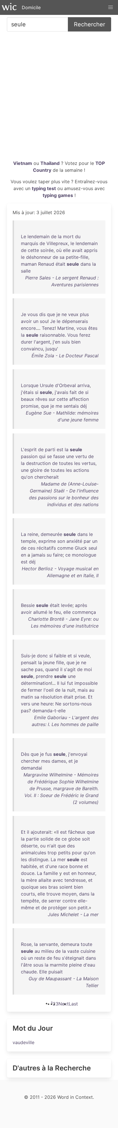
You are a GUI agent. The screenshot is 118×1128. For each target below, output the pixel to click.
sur (52, 399)
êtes (92, 328)
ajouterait (41, 832)
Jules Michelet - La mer (73, 914)
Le (23, 236)
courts (28, 894)
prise (80, 697)
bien (75, 342)
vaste (73, 951)
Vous (72, 335)
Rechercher (89, 24)
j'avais (61, 392)
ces (31, 548)
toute (86, 944)
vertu (81, 456)
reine (32, 534)
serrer (54, 901)
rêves (41, 399)
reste (39, 958)
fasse (59, 456)
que (51, 314)
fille (60, 662)
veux (73, 314)
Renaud (46, 264)
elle (66, 250)
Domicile (31, 7)
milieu (47, 951)
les (77, 463)
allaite (44, 880)
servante (48, 944)
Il (58, 683)
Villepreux (57, 243)
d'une (51, 866)
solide (46, 839)
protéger (57, 907)
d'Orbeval (65, 385)
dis (42, 314)
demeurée (51, 534)
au (91, 690)
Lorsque (29, 385)
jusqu (51, 349)
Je (23, 314)
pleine (75, 965)
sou (44, 321)
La (23, 534)
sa (62, 257)
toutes (66, 463)
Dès (25, 754)
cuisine (87, 951)
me (59, 406)
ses (43, 887)
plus (84, 314)
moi (88, 669)
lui (63, 683)
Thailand (50, 163)
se (49, 456)
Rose (26, 944)
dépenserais (75, 321)
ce (67, 555)
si (36, 392)
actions (81, 470)
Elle (43, 972)
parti (50, 449)
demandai (31, 768)
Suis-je (28, 655)
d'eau (89, 965)
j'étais (27, 392)
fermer (35, 690)
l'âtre (26, 965)
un (35, 321)
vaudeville (23, 1042)
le (72, 243)
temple (28, 541)
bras (53, 887)
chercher (30, 761)
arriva (83, 385)
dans (85, 264)
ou (43, 846)
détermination (36, 683)
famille (51, 873)
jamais (38, 555)
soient (65, 887)
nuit (71, 690)
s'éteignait (73, 958)
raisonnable (52, 335)
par (87, 541)
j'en (56, 342)
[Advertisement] (59, 98)
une (70, 456)
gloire (36, 470)
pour (77, 852)
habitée (29, 866)
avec (58, 880)
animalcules (33, 852)
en (23, 555)
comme (65, 548)
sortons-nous (77, 704)
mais (83, 690)
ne (64, 314)
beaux (27, 399)
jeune (49, 662)
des (71, 846)
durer (26, 342)
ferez (85, 335)
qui (42, 456)
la (60, 236)
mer (61, 859)
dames (59, 761)
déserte (29, 846)
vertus (88, 463)
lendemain (38, 236)
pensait (29, 662)
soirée (47, 250)
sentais (71, 406)
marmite (59, 965)
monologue (84, 555)
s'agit (70, 669)
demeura (69, 944)
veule (84, 655)
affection (79, 399)
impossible (86, 683)
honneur (86, 873)
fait (73, 392)
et (70, 655)
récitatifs (46, 548)
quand (52, 669)
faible (60, 655)
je (58, 314)
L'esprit (29, 449)
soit (86, 839)
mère (31, 880)
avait (77, 250)
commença (84, 612)
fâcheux (76, 832)
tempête (30, 901)
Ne (58, 704)
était (60, 264)
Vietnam (22, 163)
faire (58, 555)
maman (29, 264)
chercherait (46, 477)
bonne (76, 866)
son (61, 541)
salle (26, 271)
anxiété (74, 541)
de (53, 236)
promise (29, 406)
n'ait (51, 846)
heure (47, 704)
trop (52, 852)
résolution (51, 697)
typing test (44, 188)
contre (69, 901)
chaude (29, 972)
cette (33, 250)
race (63, 866)
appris (90, 250)
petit (83, 907)
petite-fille (77, 257)
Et (90, 697)
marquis (29, 243)
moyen (69, 894)
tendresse (75, 880)
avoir (26, 321)
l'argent (42, 342)
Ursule (47, 385)
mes (45, 761)
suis (66, 342)
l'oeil (49, 690)
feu (57, 612)
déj (83, 406)
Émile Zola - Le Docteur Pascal (65, 355)
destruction (38, 463)
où (59, 250)
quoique (29, 887)
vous (32, 314)
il (61, 669)
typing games (58, 195)
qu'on (27, 477)
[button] (110, 7)
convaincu (32, 349)
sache (27, 669)
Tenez (48, 328)
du (77, 236)
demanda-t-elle (49, 710)
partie (32, 839)
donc (42, 655)
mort (68, 236)
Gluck (81, 548)
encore (28, 328)
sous (38, 965)
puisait (55, 972)
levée (66, 605)
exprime (47, 541)
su (49, 555)
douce (27, 873)
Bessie (28, 605)
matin (27, 697)
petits (64, 852)
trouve (53, 894)
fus (48, 754)
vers (25, 704)
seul (92, 548)
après (81, 605)
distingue (38, 859)
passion (29, 456)
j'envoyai (77, 754)
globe (74, 839)
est (60, 449)
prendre (44, 676)
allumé (40, 612)
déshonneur (38, 257)
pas (39, 669)
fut (70, 683)
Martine (65, 328)
